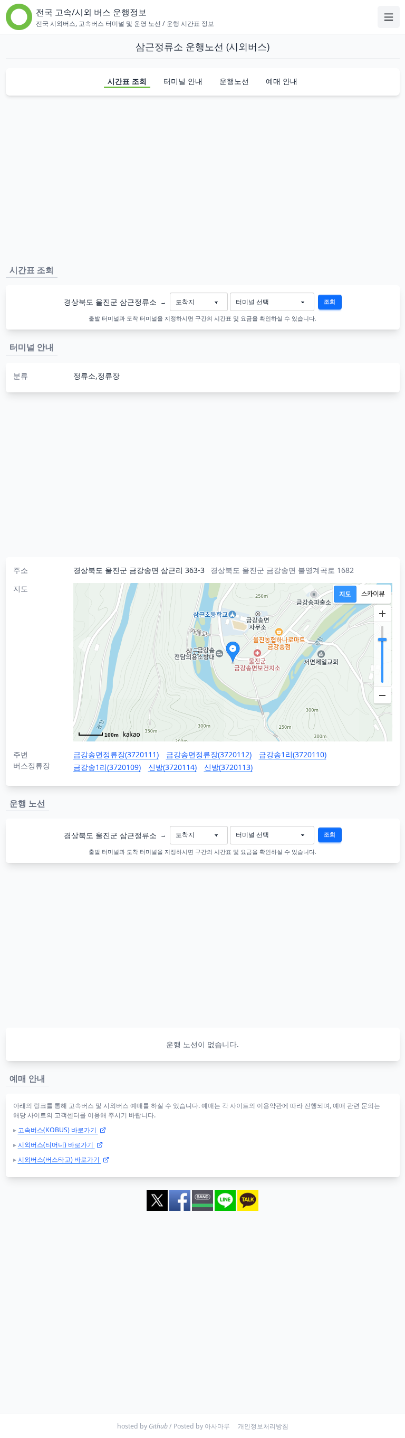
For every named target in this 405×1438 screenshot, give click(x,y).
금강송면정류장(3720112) (209, 754)
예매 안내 (281, 81)
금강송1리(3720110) (292, 754)
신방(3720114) (172, 767)
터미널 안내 (182, 81)
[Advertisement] (203, 178)
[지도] (345, 594)
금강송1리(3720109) (107, 767)
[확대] (382, 613)
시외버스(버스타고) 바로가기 (59, 1159)
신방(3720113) (228, 767)
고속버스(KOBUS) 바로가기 (58, 1129)
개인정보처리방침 (263, 1426)
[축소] (382, 695)
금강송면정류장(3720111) (116, 754)
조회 (329, 301)
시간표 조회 (127, 81)
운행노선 (234, 81)
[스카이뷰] (373, 594)
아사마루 (217, 1426)
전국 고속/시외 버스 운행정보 (91, 12)
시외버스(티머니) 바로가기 (56, 1144)
